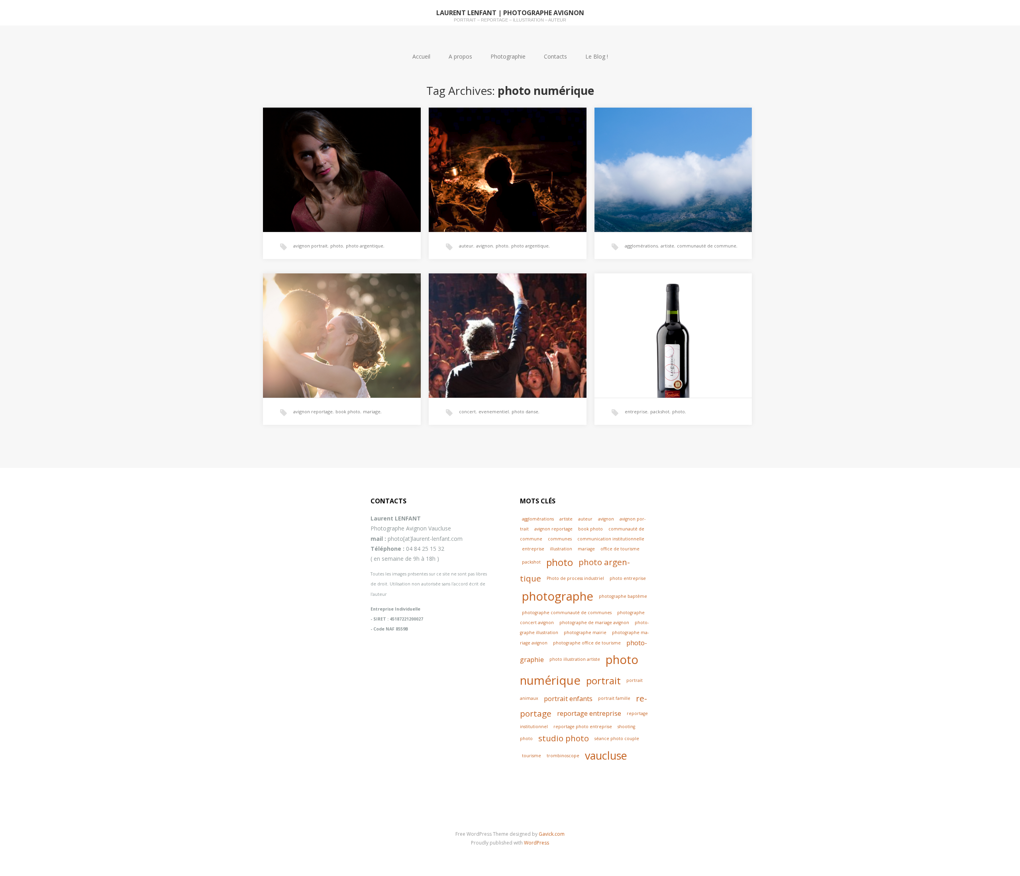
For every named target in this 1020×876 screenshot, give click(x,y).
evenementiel (494, 411)
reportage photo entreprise (582, 726)
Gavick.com (552, 834)
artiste (667, 246)
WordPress (536, 842)
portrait (603, 680)
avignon (484, 246)
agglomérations (641, 246)
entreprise (636, 411)
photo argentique (364, 246)
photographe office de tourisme (587, 643)
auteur (466, 246)
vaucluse (606, 755)
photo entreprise (628, 578)
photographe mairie (585, 632)
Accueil (421, 56)
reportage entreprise (589, 713)
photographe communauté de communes (567, 612)
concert (467, 411)
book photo (347, 411)
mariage (372, 411)
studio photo (563, 738)
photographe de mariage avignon (594, 622)
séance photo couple (616, 738)
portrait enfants (568, 698)
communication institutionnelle (610, 539)
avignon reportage (313, 411)
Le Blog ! (596, 56)
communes (560, 539)
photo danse (525, 411)
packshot (659, 411)
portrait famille (614, 698)
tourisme (531, 755)
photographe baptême (623, 596)
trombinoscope (563, 755)
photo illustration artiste (574, 659)
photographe (557, 596)
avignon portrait (310, 246)
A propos (460, 56)
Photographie (508, 56)
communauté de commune (706, 246)
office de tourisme (619, 549)
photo (336, 246)
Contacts (555, 56)
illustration (561, 549)
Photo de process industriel (575, 578)
